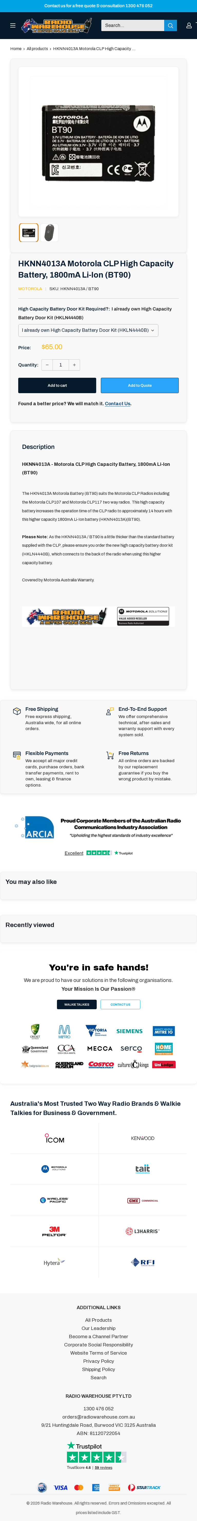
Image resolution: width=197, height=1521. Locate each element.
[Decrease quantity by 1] (47, 365)
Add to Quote (140, 385)
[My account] (189, 25)
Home (16, 48)
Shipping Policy (98, 1369)
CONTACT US (120, 1004)
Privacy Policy (98, 1361)
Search (98, 1377)
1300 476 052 (99, 1408)
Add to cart (57, 385)
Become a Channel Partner (98, 1336)
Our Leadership (98, 1328)
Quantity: (28, 364)
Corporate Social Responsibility (98, 1344)
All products (37, 48)
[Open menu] (12, 25)
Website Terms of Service (98, 1353)
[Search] (170, 25)
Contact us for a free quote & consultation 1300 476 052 (98, 5)
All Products (98, 1320)
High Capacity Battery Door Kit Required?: (95, 313)
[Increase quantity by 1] (74, 365)
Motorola (30, 289)
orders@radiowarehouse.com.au (98, 1417)
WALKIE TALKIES (76, 1004)
